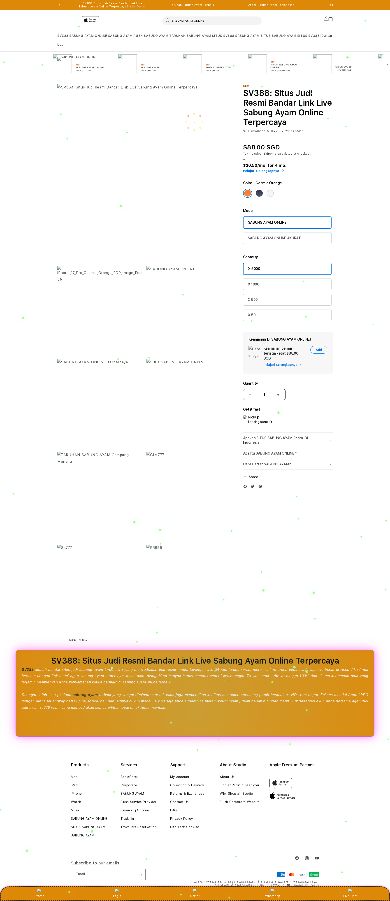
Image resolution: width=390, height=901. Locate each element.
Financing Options (135, 810)
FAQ (173, 810)
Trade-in (127, 818)
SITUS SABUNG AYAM (278, 35)
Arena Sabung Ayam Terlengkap (271, 5)
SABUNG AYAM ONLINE (88, 35)
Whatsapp (272, 896)
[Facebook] (246, 487)
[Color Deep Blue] (259, 193)
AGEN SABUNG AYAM (150, 35)
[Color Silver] (270, 193)
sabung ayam (85, 695)
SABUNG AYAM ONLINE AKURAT (274, 238)
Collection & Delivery (187, 785)
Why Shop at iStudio (236, 793)
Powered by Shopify (305, 885)
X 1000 (253, 284)
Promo (39, 896)
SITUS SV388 (223, 35)
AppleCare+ (130, 777)
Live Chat (350, 896)
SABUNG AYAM (120, 35)
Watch (76, 802)
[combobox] (212, 20)
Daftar (195, 896)
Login (117, 896)
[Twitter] (254, 487)
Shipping (270, 153)
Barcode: (277, 131)
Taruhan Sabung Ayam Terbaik (192, 5)
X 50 (252, 315)
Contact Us (179, 802)
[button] (62, 36)
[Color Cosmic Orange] (247, 193)
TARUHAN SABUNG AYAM (190, 35)
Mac (74, 777)
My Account (180, 777)
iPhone (76, 793)
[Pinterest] (261, 487)
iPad (74, 785)
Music (75, 810)
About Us (227, 777)
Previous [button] (59, 5)
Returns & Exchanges (187, 793)
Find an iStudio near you (239, 785)
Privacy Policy (181, 818)
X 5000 (254, 269)
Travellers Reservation (139, 827)
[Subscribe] (140, 874)
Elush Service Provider (138, 802)
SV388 (62, 35)
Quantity (250, 383)
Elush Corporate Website (240, 802)
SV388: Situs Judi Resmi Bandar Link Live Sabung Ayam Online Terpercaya (112, 5)
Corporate (129, 785)
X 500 (253, 299)
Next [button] (330, 5)
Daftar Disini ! (136, 6)
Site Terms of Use (184, 827)
